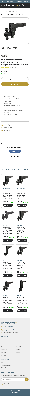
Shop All (18, 346)
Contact (18, 352)
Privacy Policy (4, 368)
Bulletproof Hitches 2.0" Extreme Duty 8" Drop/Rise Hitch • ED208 (21, 230)
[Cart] (23, 5)
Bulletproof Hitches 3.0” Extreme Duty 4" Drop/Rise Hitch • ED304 (21, 195)
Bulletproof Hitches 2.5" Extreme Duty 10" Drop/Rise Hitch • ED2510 (8, 195)
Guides (18, 349)
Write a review (15, 151)
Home (2, 11)
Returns (3, 362)
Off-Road (3, 355)
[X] (7, 336)
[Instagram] (5, 336)
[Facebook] (2, 336)
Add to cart (7, 205)
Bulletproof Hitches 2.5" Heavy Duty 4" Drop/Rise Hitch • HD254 (7, 230)
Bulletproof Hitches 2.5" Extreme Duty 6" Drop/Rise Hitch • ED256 (21, 265)
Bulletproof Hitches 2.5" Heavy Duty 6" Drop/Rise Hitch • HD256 (7, 300)
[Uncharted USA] (9, 5)
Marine (3, 346)
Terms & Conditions (6, 365)
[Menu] (27, 5)
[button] (5, 68)
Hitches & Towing (13, 11)
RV (6, 11)
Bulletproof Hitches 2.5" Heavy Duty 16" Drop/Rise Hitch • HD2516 (22, 300)
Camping (3, 352)
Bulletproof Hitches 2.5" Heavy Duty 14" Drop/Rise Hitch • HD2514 (8, 265)
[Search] (19, 5)
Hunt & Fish (4, 349)
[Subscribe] (27, 379)
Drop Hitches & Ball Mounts (7, 13)
